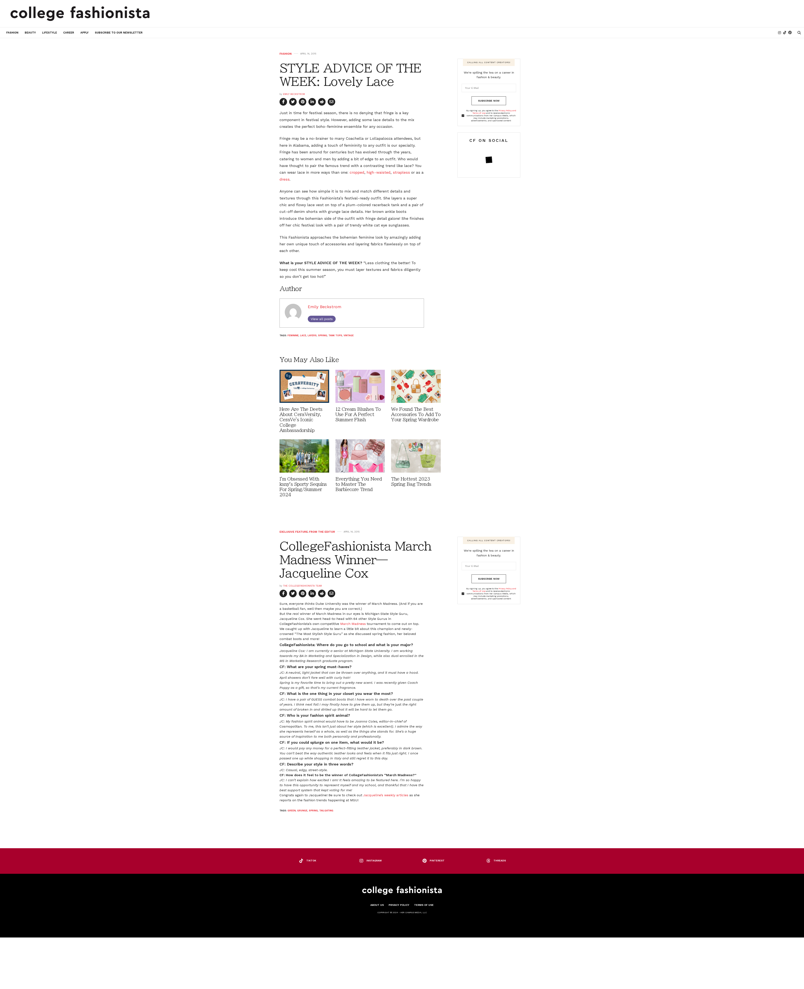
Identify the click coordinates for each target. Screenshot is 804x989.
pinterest (437, 860)
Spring (322, 335)
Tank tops (335, 335)
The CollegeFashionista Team (302, 585)
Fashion (12, 32)
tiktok (311, 860)
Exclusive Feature (294, 531)
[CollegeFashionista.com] (80, 13)
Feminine (293, 335)
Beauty (30, 32)
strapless (401, 172)
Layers (312, 335)
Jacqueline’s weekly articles (386, 795)
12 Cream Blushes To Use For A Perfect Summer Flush (358, 414)
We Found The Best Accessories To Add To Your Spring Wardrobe (416, 414)
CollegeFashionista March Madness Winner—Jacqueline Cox (356, 559)
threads (499, 860)
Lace (303, 335)
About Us (377, 905)
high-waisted (378, 172)
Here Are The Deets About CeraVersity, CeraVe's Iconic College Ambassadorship (301, 420)
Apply (84, 32)
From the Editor (322, 531)
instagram (374, 860)
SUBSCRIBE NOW (489, 100)
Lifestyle (49, 32)
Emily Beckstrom (294, 94)
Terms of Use (424, 905)
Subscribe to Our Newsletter (119, 32)
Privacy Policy (399, 905)
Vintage (349, 335)
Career (68, 32)
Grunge (302, 810)
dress (285, 179)
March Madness (353, 624)
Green (291, 810)
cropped (357, 172)
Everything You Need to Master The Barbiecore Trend (358, 484)
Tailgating (326, 810)
